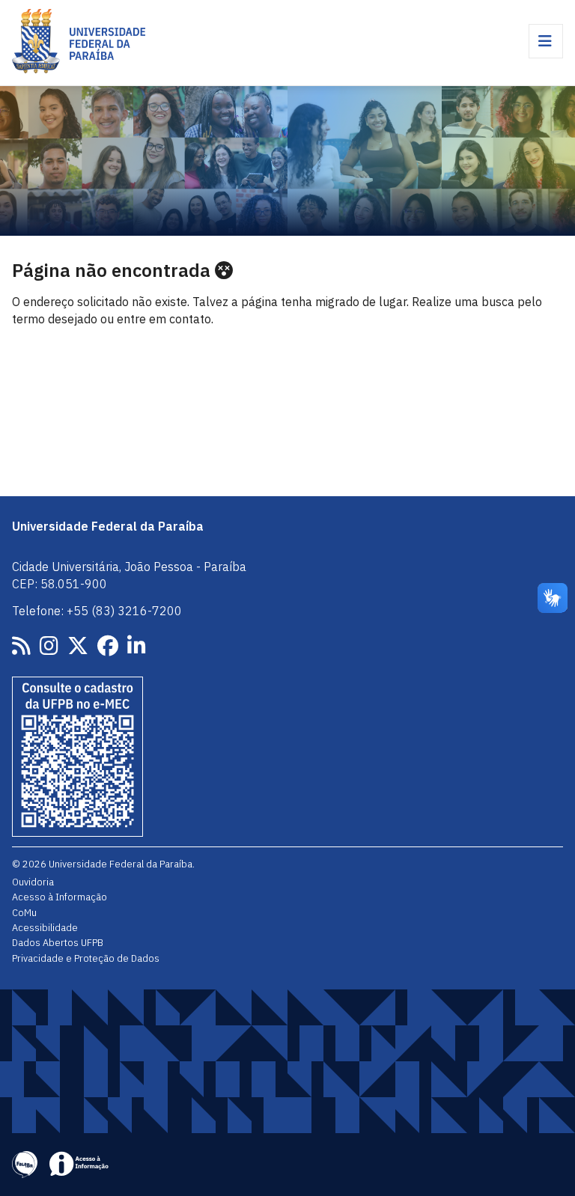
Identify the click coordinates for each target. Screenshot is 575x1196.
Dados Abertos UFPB (57, 942)
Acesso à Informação (59, 896)
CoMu (24, 912)
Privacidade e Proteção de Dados (85, 958)
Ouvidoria (33, 881)
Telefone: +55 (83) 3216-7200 (97, 610)
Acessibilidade (45, 927)
